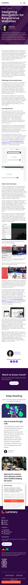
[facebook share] (11, 361)
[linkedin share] (17, 361)
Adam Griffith (12, 26)
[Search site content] (20, 3)
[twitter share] (14, 361)
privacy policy (15, 507)
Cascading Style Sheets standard (12, 299)
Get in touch (14, 383)
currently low (10, 301)
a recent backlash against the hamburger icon (13, 141)
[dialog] (14, 497)
